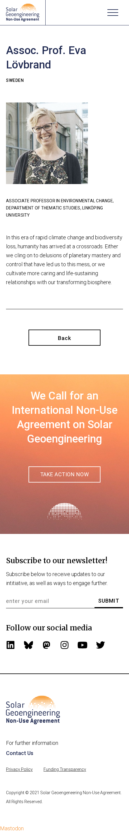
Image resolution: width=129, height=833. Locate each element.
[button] (112, 12)
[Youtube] (82, 645)
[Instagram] (64, 645)
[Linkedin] (10, 645)
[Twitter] (100, 645)
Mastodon (12, 828)
